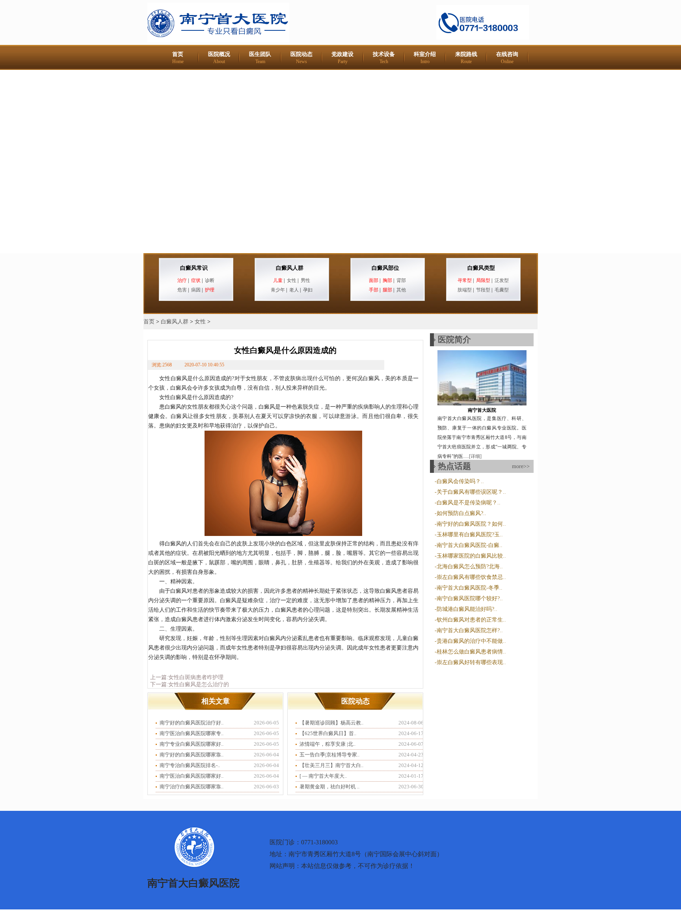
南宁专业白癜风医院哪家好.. (191, 744)
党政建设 (342, 57)
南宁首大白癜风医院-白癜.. (469, 545)
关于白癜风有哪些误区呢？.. (471, 492)
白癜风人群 (289, 268)
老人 (294, 290)
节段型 (483, 290)
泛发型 (502, 280)
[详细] (475, 456)
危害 (182, 290)
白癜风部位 (385, 268)
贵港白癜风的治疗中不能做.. (471, 641)
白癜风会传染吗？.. (460, 481)
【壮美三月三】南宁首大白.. (331, 765)
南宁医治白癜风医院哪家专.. (191, 733)
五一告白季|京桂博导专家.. (329, 755)
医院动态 (301, 57)
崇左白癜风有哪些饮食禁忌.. (471, 577)
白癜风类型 (481, 268)
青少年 (278, 290)
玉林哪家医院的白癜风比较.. (471, 556)
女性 (291, 280)
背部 (401, 280)
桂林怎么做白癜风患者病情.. (471, 652)
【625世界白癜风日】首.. (328, 733)
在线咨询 (507, 57)
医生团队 (260, 57)
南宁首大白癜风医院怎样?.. (470, 630)
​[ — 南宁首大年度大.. (323, 776)
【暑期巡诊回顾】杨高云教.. (331, 723)
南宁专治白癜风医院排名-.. (190, 765)
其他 (401, 290)
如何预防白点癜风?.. (461, 513)
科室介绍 (425, 57)
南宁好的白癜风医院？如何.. (471, 524)
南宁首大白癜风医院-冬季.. (469, 588)
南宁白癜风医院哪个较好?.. (470, 598)
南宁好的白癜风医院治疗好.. (191, 723)
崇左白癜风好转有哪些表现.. (471, 662)
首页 (178, 57)
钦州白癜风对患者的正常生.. (471, 620)
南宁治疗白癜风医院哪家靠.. (191, 787)
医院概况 (219, 57)
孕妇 (308, 290)
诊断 (209, 280)
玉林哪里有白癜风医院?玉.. (470, 535)
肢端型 (465, 290)
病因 (196, 290)
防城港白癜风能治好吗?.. (467, 609)
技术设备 (384, 57)
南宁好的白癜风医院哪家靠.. (191, 755)
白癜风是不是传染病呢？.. (469, 503)
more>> (521, 466)
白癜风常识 (194, 268)
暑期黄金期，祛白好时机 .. (329, 787)
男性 (305, 280)
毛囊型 (502, 290)
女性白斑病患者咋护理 (195, 677)
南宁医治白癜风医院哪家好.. (191, 776)
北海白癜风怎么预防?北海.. (470, 566)
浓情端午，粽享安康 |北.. (327, 744)
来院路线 (466, 57)
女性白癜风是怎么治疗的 (198, 684)
